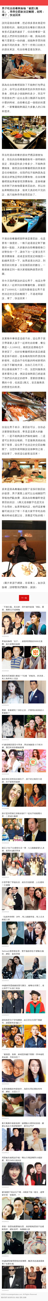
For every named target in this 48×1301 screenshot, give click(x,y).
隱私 (21, 1297)
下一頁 (24, 598)
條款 (17, 1297)
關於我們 (4, 1297)
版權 (24, 1297)
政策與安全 (12, 1297)
